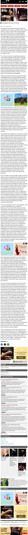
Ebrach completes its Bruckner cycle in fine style (11, 414)
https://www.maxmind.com (14, 525)
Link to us (16, 521)
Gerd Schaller (3, 440)
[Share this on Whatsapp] (8, 344)
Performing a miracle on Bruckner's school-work (11, 387)
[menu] (26, 1)
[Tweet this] (5, 344)
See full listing (18, 361)
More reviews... (4, 433)
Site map (4, 521)
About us (12, 521)
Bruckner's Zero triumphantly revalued (9, 396)
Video (24, 6)
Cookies (20, 521)
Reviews (11, 6)
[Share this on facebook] (2, 344)
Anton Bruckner (3, 438)
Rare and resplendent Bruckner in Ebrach (9, 379)
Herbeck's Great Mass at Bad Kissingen (9, 405)
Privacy (24, 521)
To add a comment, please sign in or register (8, 490)
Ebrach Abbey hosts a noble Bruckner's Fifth (10, 424)
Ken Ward (3, 26)
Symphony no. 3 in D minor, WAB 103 (7, 443)
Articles (17, 6)
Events (3, 6)
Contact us (8, 521)
